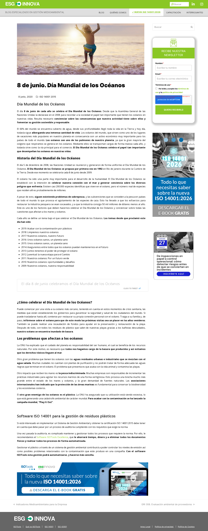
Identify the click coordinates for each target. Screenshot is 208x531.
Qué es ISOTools (33, 526)
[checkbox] (173, 90)
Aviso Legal (145, 526)
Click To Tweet (131, 288)
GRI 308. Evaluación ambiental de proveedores (166, 504)
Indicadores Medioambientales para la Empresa (41, 504)
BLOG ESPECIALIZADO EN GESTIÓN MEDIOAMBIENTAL (34, 12)
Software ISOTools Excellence (52, 437)
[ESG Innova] (34, 518)
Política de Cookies (186, 526)
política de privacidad (173, 92)
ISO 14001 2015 (47, 96)
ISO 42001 (62, 526)
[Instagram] (202, 4)
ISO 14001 (49, 526)
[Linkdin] (193, 4)
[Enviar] (172, 4)
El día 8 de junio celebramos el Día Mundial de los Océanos (70, 283)
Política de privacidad (164, 526)
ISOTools (17, 526)
